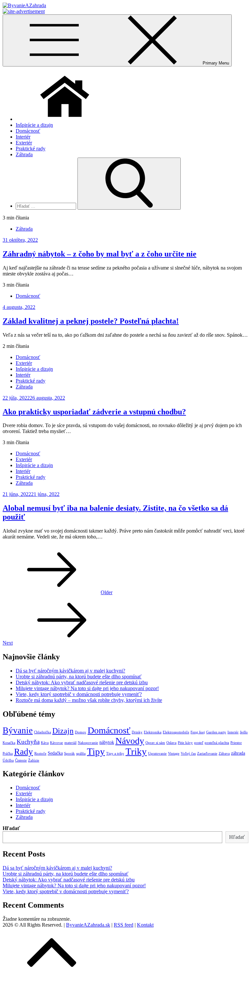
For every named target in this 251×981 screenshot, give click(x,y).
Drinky (137, 732)
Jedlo (244, 732)
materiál (70, 743)
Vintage (173, 753)
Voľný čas (188, 753)
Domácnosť (28, 131)
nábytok (106, 742)
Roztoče (40, 753)
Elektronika (152, 732)
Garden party (216, 732)
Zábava (224, 753)
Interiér (23, 137)
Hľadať (11, 828)
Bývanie (18, 730)
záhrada (238, 753)
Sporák (69, 753)
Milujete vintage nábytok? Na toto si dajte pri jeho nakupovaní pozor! (87, 688)
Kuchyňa (28, 741)
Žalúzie (33, 760)
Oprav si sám (155, 743)
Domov (80, 732)
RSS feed (123, 925)
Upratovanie (157, 753)
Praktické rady (30, 148)
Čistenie (21, 760)
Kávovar (56, 743)
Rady (23, 752)
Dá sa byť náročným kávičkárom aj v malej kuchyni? (70, 670)
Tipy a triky (115, 753)
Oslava (171, 743)
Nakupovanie (88, 743)
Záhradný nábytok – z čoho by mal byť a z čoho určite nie (99, 254)
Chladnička (42, 732)
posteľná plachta (217, 743)
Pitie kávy (185, 743)
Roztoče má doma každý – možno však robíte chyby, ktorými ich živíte (89, 700)
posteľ (198, 743)
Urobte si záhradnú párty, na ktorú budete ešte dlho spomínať (79, 676)
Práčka (8, 753)
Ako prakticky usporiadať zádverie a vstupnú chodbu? (94, 411)
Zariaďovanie (207, 753)
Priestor (236, 743)
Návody (129, 741)
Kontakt (145, 925)
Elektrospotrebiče (176, 732)
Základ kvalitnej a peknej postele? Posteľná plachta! (91, 321)
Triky (136, 751)
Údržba (8, 760)
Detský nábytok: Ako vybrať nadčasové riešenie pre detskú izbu (82, 682)
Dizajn (63, 730)
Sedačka (55, 753)
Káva (45, 743)
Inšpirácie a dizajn (34, 125)
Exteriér (24, 142)
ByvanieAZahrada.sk (88, 925)
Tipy (96, 751)
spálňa (81, 753)
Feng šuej (198, 732)
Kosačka (9, 743)
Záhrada (24, 154)
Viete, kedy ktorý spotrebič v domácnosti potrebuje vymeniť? (79, 694)
